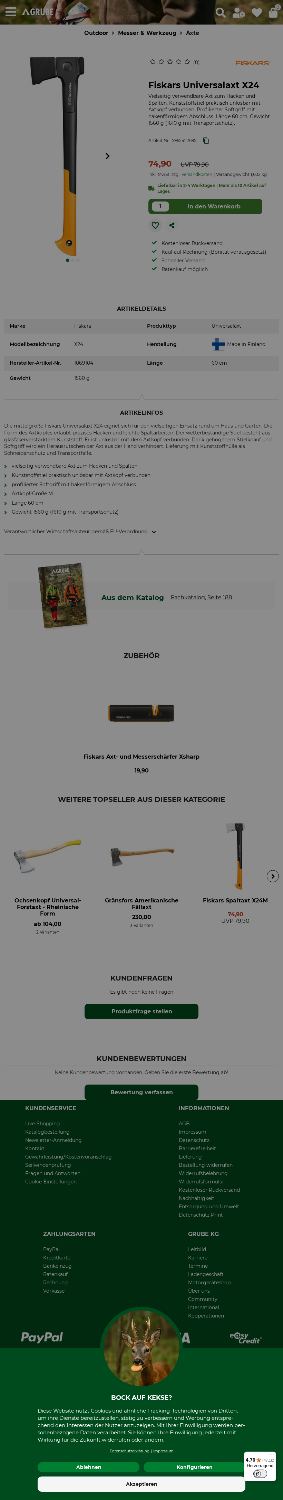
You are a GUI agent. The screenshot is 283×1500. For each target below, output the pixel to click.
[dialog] (141, 750)
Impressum (163, 1451)
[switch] (260, 1474)
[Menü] (272, 1456)
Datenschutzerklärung (129, 1451)
